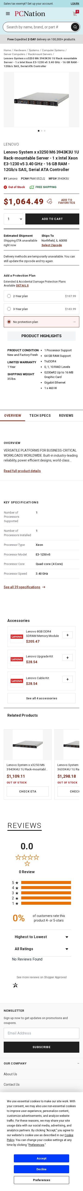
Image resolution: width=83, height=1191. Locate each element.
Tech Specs (40, 415)
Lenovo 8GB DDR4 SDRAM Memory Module (42, 633)
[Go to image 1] (38, 131)
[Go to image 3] (44, 131)
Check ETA (27, 791)
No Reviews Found (27, 959)
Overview (12, 415)
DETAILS (22, 285)
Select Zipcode (52, 245)
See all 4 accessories (41, 698)
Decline (41, 1169)
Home (7, 50)
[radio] (41, 882)
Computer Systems (53, 50)
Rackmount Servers (40, 54)
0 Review (30, 872)
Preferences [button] (36, 1145)
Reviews (66, 415)
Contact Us (12, 1084)
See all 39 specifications (22, 587)
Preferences (41, 1180)
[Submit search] (75, 27)
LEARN (75, 3)
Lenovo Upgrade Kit (39, 656)
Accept (41, 1158)
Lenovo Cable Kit (37, 678)
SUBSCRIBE (41, 1047)
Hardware (20, 50)
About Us (10, 1074)
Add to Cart (52, 219)
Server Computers (14, 54)
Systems (34, 50)
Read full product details (22, 471)
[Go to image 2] (41, 131)
